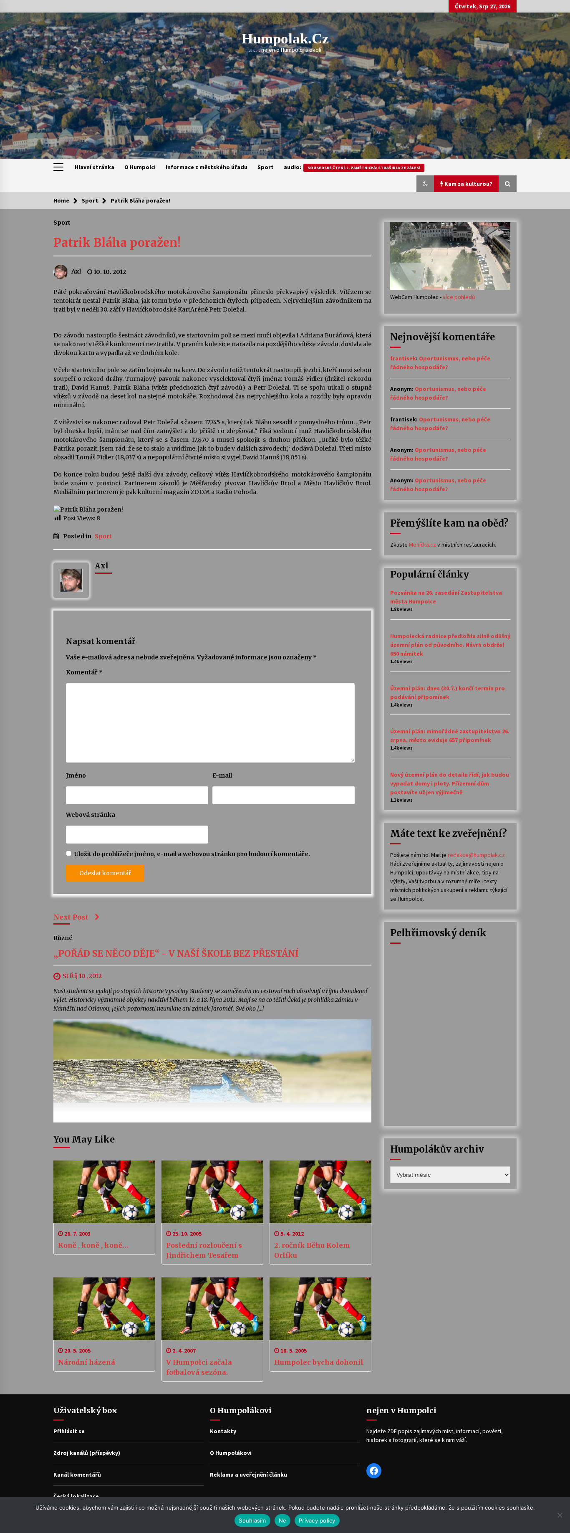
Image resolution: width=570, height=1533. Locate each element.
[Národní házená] (104, 1308)
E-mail (222, 775)
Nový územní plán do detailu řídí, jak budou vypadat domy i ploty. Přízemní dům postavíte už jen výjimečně (449, 783)
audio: (352, 167)
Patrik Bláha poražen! (117, 242)
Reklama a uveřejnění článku (248, 1474)
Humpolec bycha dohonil (318, 1362)
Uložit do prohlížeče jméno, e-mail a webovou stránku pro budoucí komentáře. (192, 854)
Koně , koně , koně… (93, 1245)
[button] (425, 183)
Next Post (70, 917)
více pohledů (459, 297)
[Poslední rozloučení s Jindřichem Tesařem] (212, 1192)
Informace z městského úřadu (206, 167)
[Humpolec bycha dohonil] (320, 1308)
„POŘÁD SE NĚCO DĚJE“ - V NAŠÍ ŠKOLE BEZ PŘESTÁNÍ (176, 953)
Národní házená (86, 1362)
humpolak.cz (285, 38)
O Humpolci (140, 167)
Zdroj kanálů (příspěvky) (86, 1453)
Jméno (76, 775)
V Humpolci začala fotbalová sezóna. (199, 1367)
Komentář (84, 672)
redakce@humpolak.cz (476, 855)
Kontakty (223, 1431)
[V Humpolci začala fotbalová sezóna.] (212, 1308)
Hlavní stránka (94, 167)
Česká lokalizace (76, 1496)
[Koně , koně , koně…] (104, 1192)
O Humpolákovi (231, 1453)
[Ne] (559, 1515)
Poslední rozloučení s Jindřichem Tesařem (204, 1250)
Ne (283, 1520)
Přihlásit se (69, 1431)
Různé (63, 937)
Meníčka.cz (422, 544)
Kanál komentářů (77, 1474)
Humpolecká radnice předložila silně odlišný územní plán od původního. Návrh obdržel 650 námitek (450, 644)
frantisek (403, 358)
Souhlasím (252, 1520)
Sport (265, 167)
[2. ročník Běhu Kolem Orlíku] (320, 1192)
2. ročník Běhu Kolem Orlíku (312, 1250)
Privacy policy (317, 1520)
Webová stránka (90, 814)
